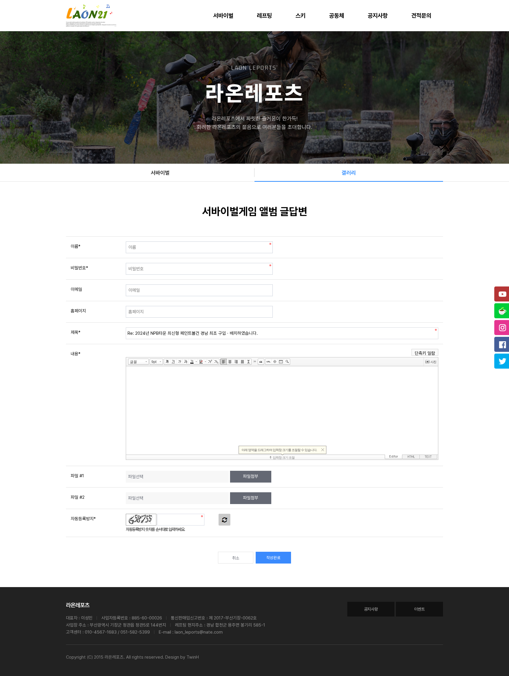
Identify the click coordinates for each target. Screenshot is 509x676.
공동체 (336, 15)
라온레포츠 (78, 605)
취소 (235, 558)
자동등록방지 (83, 518)
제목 (75, 332)
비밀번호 (79, 268)
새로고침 (224, 520)
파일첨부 (250, 476)
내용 (75, 354)
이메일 (76, 289)
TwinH (192, 657)
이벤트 (419, 609)
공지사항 (378, 15)
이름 (75, 246)
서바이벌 (223, 15)
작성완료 (273, 557)
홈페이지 (78, 311)
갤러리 (349, 173)
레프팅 (264, 15)
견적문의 (421, 15)
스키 (300, 15)
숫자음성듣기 (211, 520)
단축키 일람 (425, 353)
